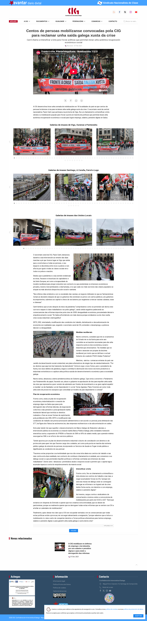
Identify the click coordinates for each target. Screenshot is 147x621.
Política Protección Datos (62, 584)
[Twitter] (104, 591)
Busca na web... (131, 21)
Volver (73, 530)
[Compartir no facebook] (71, 101)
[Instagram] (107, 591)
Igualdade (60, 21)
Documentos (41, 21)
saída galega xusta (108, 525)
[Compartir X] (65, 101)
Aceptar (138, 616)
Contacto (113, 21)
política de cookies (112, 609)
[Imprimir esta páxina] (82, 101)
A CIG (26, 21)
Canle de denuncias (60, 591)
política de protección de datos (133, 609)
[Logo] (73, 12)
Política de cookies (59, 588)
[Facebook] (100, 591)
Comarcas (95, 21)
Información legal (59, 581)
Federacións (78, 21)
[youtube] (110, 591)
